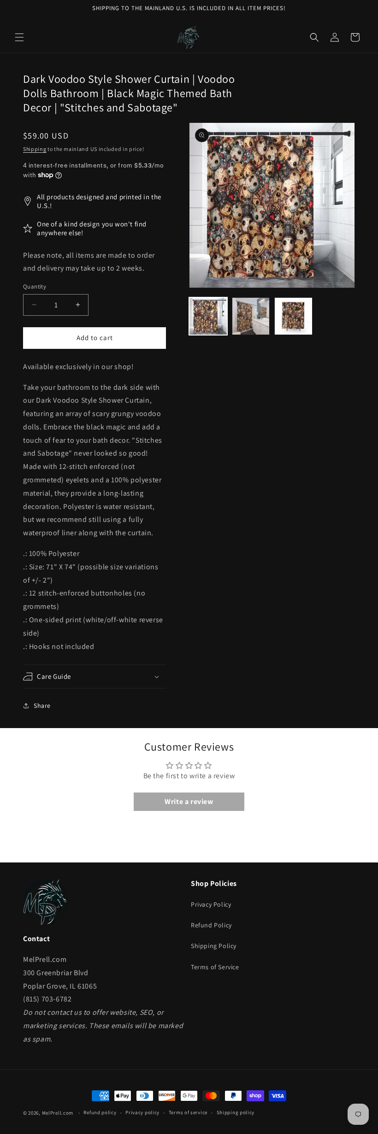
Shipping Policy (213, 946)
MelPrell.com (57, 1113)
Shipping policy (236, 1112)
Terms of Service (215, 967)
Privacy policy (142, 1112)
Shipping (35, 148)
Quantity (34, 286)
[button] (19, 37)
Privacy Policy (211, 904)
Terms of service (188, 1112)
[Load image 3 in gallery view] (293, 316)
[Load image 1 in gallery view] (208, 316)
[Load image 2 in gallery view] (251, 316)
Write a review (189, 801)
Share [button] (42, 705)
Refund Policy (211, 925)
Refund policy (99, 1112)
